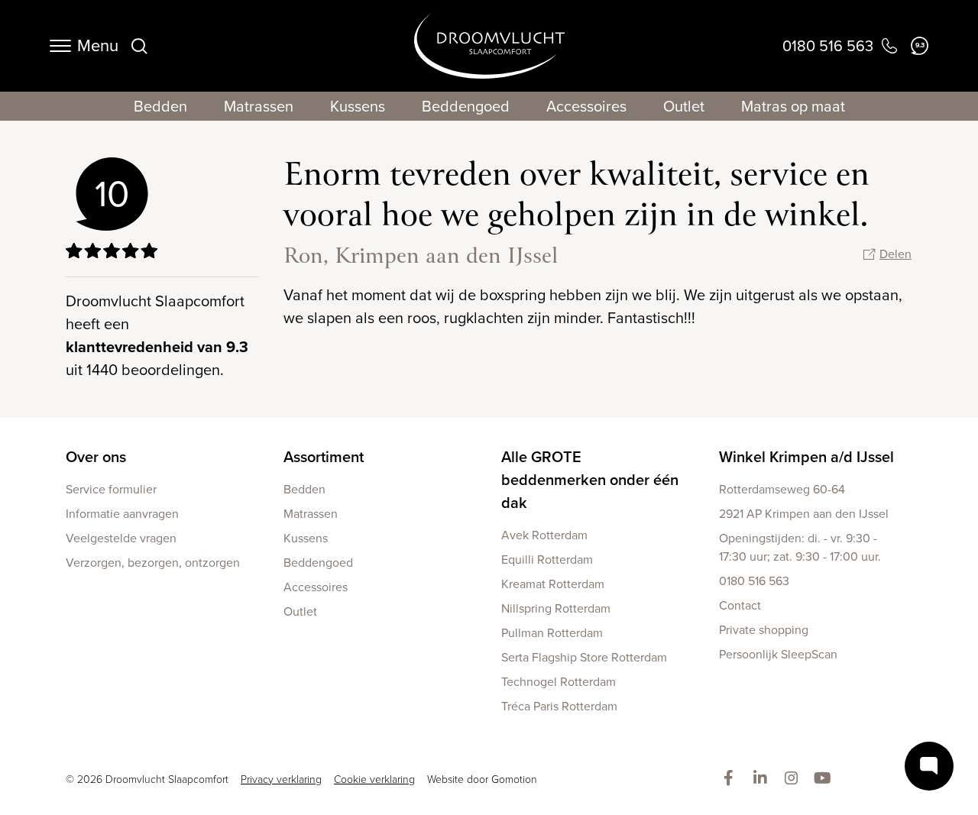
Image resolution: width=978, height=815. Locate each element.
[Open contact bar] (929, 766)
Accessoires (586, 106)
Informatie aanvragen (122, 513)
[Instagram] (794, 779)
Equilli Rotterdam (547, 559)
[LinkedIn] (763, 779)
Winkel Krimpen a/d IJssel (806, 456)
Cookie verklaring (374, 779)
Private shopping (763, 630)
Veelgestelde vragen (121, 538)
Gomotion (514, 779)
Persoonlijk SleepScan (778, 654)
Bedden (160, 106)
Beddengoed (466, 106)
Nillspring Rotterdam (555, 608)
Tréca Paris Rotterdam (559, 706)
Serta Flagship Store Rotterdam (584, 657)
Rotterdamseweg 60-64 (782, 489)
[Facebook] (731, 779)
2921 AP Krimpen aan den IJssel (804, 513)
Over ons (96, 456)
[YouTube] (825, 779)
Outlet (683, 106)
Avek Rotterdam (544, 535)
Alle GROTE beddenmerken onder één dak (589, 479)
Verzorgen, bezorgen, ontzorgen (153, 562)
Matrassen (258, 106)
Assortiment (323, 456)
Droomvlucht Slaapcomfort (489, 45)
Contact (740, 605)
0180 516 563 (754, 581)
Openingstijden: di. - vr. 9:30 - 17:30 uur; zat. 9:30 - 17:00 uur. (800, 547)
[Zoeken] (139, 46)
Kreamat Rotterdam (552, 584)
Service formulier (111, 489)
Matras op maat (793, 106)
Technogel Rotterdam (558, 681)
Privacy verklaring (281, 779)
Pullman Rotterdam (552, 633)
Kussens (357, 106)
